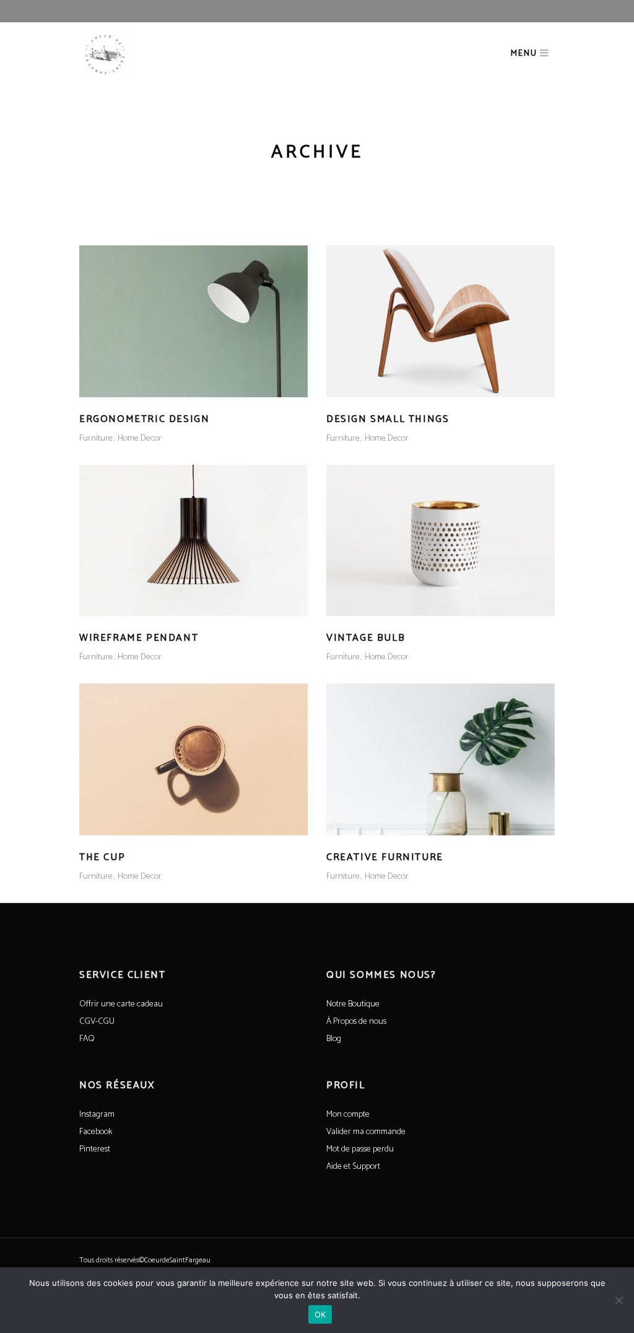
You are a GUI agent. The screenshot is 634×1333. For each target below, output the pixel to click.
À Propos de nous (356, 1021)
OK (320, 1314)
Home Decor (140, 438)
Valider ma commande (366, 1132)
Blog (333, 1039)
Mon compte (348, 1114)
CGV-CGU (97, 1021)
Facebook (95, 1132)
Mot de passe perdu (360, 1149)
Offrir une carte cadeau (121, 1004)
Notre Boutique (353, 1004)
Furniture (96, 438)
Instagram (97, 1114)
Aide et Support (353, 1166)
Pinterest (94, 1149)
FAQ (87, 1039)
